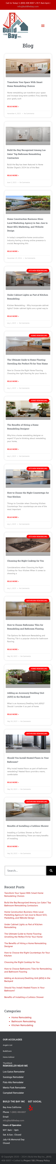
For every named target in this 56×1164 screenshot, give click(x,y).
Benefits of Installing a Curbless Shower (28, 825)
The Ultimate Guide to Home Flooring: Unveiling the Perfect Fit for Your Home (23, 935)
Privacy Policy (43, 1160)
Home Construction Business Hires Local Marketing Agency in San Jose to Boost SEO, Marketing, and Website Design (25, 914)
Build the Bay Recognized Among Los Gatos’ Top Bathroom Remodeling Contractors (26, 154)
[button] (43, 25)
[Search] (51, 870)
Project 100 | (30, 1160)
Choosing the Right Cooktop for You (25, 560)
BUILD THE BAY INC (14, 1101)
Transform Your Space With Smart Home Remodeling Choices (23, 894)
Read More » (13, 106)
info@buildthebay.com (28, 6)
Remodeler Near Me (15, 1065)
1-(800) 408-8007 (18, 1112)
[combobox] (25, 870)
